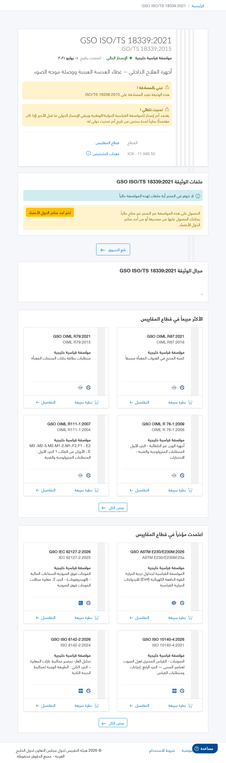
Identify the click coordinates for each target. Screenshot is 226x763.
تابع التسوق (115, 249)
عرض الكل (115, 507)
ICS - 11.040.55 (141, 153)
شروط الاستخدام (162, 749)
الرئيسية (198, 5)
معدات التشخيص (105, 153)
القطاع (133, 142)
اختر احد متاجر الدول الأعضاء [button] (50, 212)
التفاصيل (141, 401)
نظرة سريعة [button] (178, 401)
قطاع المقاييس (107, 142)
